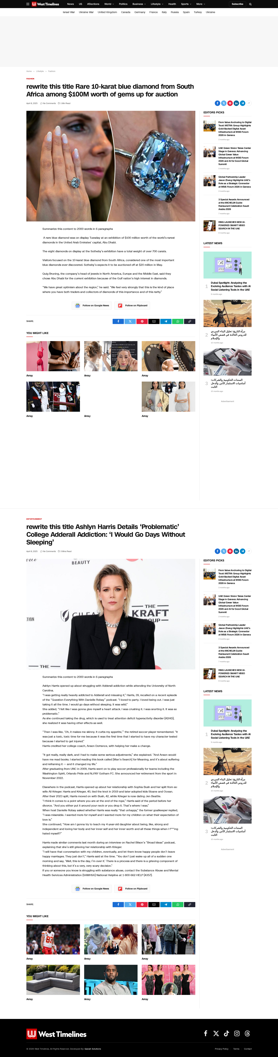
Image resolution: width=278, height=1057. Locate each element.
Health (172, 4)
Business (138, 4)
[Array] (53, 356)
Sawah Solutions (93, 1048)
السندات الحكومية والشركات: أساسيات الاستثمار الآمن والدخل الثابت (228, 383)
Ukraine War (86, 12)
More (199, 4)
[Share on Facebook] (217, 103)
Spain (186, 12)
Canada (125, 12)
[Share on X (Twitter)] (224, 103)
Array (29, 375)
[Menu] (27, 4)
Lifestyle (156, 4)
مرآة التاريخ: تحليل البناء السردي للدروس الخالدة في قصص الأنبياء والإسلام (228, 335)
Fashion (30, 79)
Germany (139, 12)
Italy (164, 12)
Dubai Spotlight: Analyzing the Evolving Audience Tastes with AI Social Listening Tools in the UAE (231, 286)
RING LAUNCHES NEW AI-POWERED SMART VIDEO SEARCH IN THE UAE (231, 225)
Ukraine (210, 12)
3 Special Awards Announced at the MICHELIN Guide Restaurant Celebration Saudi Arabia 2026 (233, 204)
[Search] (250, 4)
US (80, 4)
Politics (123, 4)
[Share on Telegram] (242, 103)
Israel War (69, 12)
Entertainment (34, 519)
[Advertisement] (139, 41)
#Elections (93, 4)
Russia (175, 12)
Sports (185, 4)
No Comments (49, 103)
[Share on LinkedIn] (236, 103)
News (70, 4)
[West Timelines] (45, 4)
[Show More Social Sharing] (249, 103)
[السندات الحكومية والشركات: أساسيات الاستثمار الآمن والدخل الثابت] (228, 361)
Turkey (198, 12)
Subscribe (237, 4)
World (107, 4)
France (153, 12)
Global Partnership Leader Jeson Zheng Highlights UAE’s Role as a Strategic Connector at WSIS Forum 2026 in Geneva (234, 181)
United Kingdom (107, 12)
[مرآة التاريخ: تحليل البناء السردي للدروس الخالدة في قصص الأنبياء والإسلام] (228, 313)
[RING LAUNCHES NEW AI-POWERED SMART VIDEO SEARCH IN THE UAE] (210, 225)
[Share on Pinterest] (230, 103)
